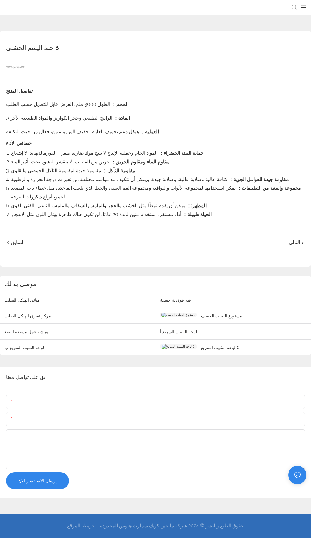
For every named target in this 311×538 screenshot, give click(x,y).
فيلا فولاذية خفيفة (175, 299)
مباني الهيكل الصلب (22, 299)
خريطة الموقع (81, 526)
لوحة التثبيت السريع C (220, 347)
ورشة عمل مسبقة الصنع (26, 331)
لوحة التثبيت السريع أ (178, 331)
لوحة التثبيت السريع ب (24, 347)
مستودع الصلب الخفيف (221, 315)
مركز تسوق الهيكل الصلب (28, 315)
